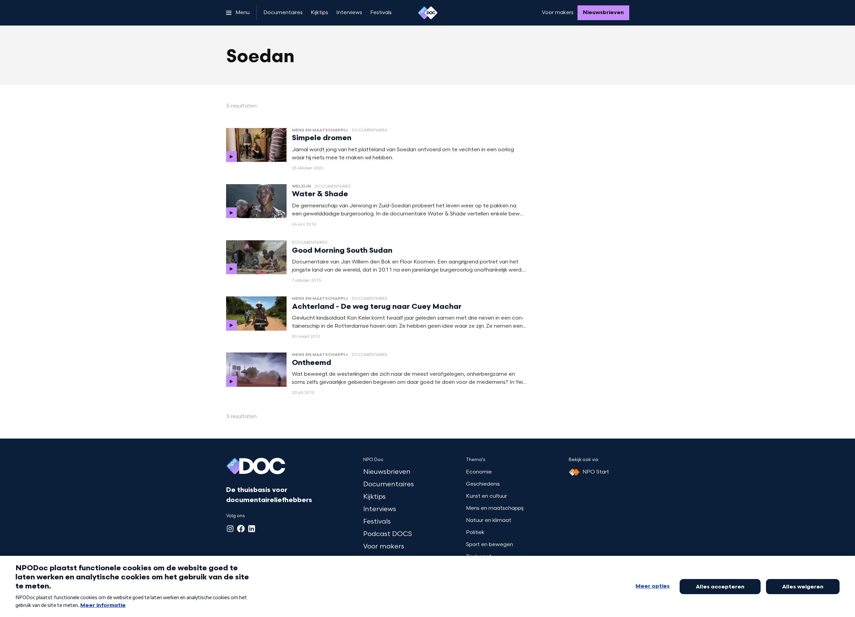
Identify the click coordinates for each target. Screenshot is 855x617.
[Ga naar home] (428, 12)
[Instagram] (230, 529)
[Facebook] (241, 529)
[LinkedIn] (252, 529)
